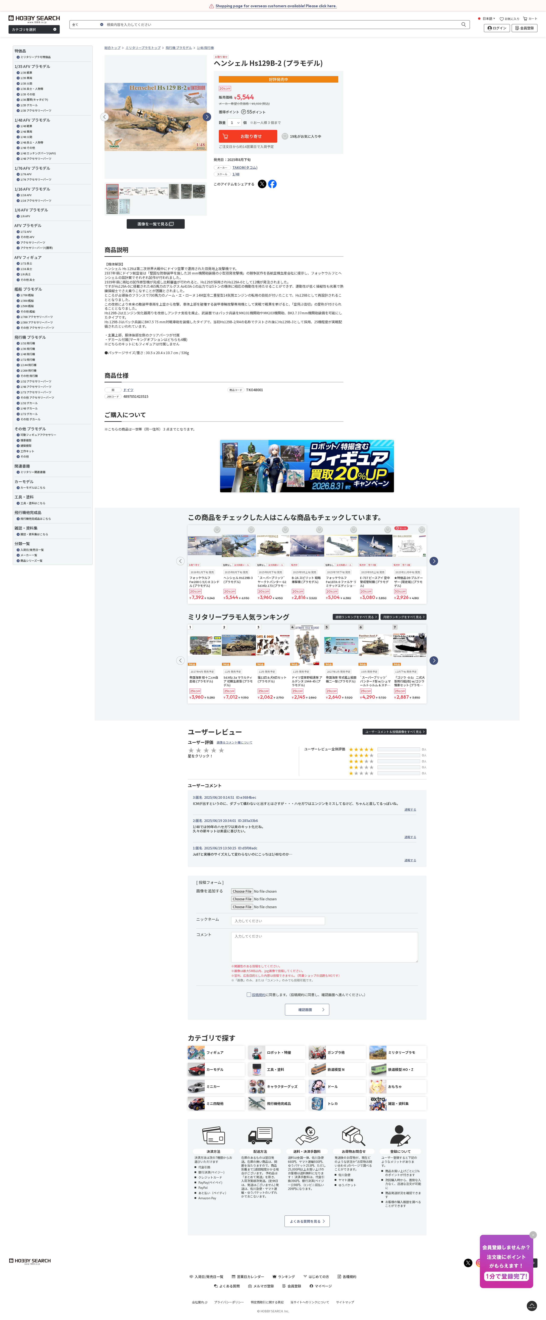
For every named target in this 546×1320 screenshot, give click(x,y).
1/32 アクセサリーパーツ (35, 381)
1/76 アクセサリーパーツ (35, 179)
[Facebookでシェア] (272, 184)
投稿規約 (259, 994)
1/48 (236, 174)
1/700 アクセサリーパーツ (36, 317)
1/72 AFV (26, 232)
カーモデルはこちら (32, 487)
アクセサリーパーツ (32, 242)
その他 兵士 (27, 280)
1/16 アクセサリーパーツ (35, 200)
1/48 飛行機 (27, 354)
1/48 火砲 (26, 137)
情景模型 (26, 440)
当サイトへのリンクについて (309, 1302)
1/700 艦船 (27, 295)
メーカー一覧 (28, 555)
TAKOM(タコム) (244, 167)
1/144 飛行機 (28, 365)
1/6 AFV (25, 216)
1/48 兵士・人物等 (31, 142)
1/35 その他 (27, 94)
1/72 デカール (29, 414)
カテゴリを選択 (24, 29)
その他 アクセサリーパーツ (37, 328)
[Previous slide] (104, 117)
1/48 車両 (26, 131)
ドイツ (128, 389)
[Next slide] (207, 117)
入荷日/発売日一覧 (32, 550)
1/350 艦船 (27, 301)
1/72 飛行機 (27, 360)
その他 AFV (27, 237)
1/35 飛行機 (27, 349)
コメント (204, 934)
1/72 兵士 (26, 263)
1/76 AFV (26, 174)
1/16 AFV (26, 195)
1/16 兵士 (26, 269)
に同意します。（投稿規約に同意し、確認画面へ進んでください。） (309, 995)
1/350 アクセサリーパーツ (36, 322)
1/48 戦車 (26, 126)
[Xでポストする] (262, 184)
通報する (410, 809)
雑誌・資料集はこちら (34, 534)
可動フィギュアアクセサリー (38, 435)
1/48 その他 (27, 148)
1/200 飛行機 (28, 370)
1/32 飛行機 (27, 343)
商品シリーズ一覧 (31, 561)
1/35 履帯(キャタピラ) (34, 100)
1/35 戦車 (26, 72)
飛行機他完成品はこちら (35, 519)
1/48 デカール (29, 408)
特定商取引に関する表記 (267, 1302)
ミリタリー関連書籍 (32, 472)
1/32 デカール (29, 403)
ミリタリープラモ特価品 (35, 57)
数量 (222, 122)
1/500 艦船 (27, 306)
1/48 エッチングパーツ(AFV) (38, 153)
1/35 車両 (26, 78)
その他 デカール (30, 419)
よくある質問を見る (305, 1221)
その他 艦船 (27, 311)
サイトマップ (345, 1302)
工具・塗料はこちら (32, 503)
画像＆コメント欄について (235, 742)
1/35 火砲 (26, 83)
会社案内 (198, 1302)
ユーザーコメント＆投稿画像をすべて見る (393, 732)
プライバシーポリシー (229, 1302)
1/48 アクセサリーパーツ (35, 159)
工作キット (27, 451)
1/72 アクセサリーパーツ (35, 392)
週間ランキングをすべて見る (354, 617)
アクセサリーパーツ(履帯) (36, 248)
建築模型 (26, 446)
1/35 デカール (29, 105)
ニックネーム (207, 919)
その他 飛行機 (29, 376)
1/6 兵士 (25, 274)
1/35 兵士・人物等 (31, 89)
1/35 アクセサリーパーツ (35, 110)
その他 (24, 456)
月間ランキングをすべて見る (402, 617)
